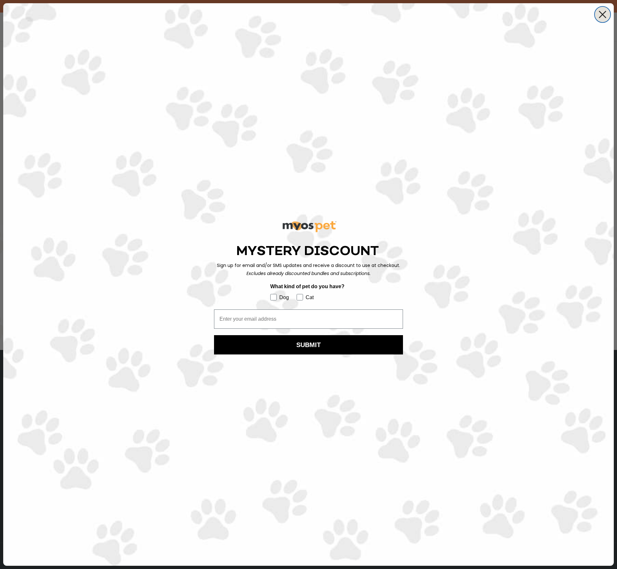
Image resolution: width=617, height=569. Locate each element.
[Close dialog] (603, 14)
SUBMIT (308, 344)
